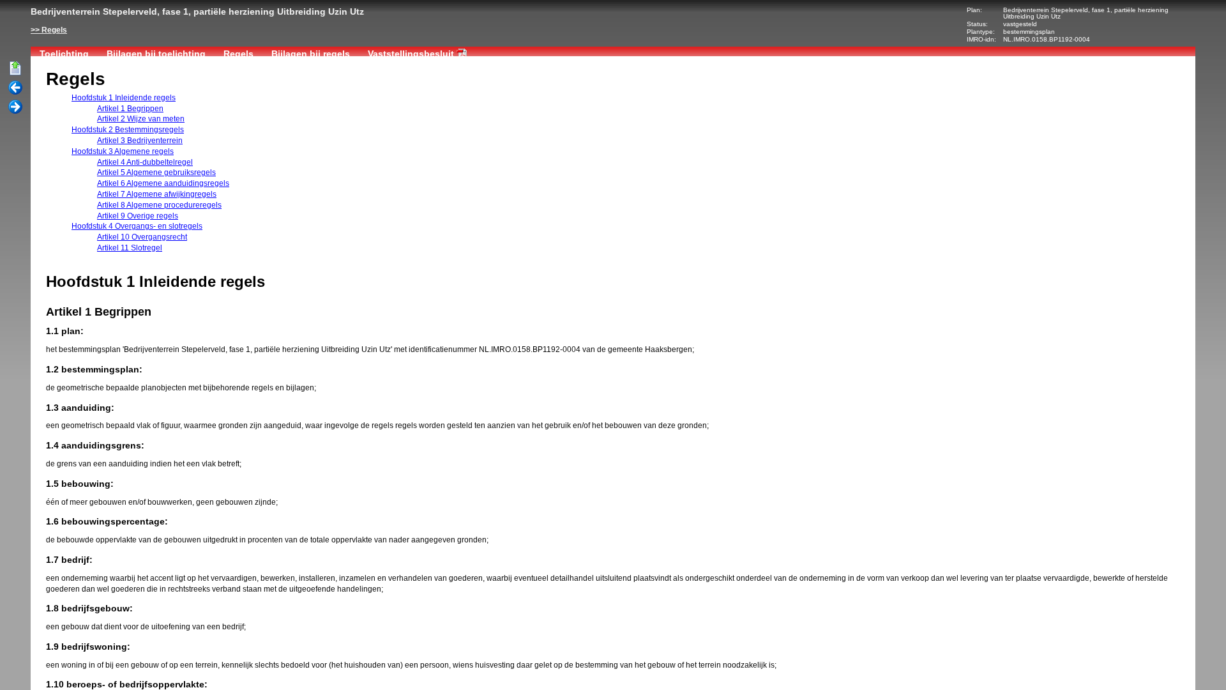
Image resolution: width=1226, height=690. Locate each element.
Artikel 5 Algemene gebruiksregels (156, 172)
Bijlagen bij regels (310, 54)
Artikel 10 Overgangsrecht (142, 237)
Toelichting (64, 54)
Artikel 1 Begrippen (130, 108)
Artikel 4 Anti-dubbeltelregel (145, 162)
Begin (15, 69)
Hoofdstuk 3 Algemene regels (123, 151)
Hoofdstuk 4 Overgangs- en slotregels (137, 226)
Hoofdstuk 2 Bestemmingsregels (128, 129)
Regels (54, 30)
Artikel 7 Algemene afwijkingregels (156, 194)
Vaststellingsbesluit (411, 54)
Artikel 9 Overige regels (137, 215)
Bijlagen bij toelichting (156, 54)
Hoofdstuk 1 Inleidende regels (124, 97)
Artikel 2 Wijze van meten (141, 118)
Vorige (15, 88)
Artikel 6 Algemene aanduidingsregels (163, 183)
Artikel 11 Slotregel (129, 247)
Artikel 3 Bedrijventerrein (140, 140)
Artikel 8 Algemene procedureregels (159, 205)
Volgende (15, 107)
